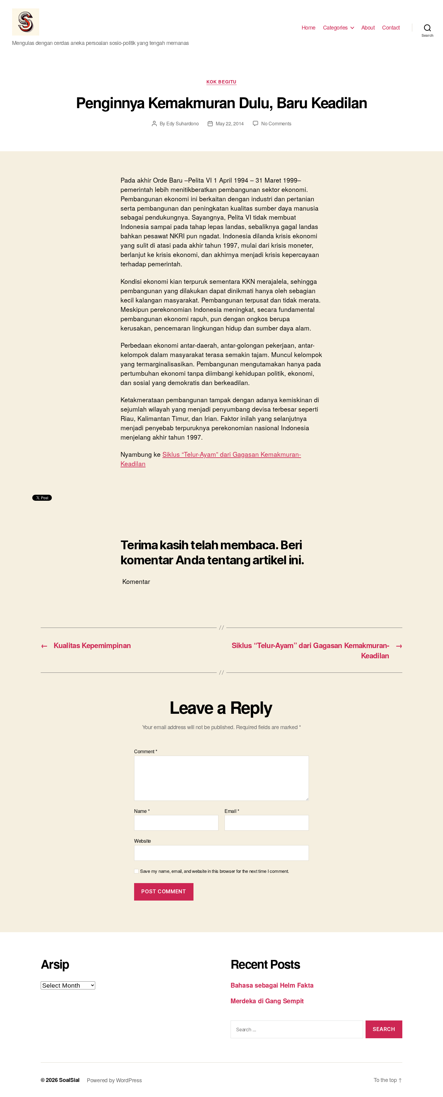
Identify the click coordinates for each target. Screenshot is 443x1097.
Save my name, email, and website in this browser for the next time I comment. (214, 871)
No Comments (276, 123)
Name (141, 811)
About (368, 27)
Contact (391, 27)
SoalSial (69, 1080)
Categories (335, 27)
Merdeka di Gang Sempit (267, 1000)
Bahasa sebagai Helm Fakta (272, 984)
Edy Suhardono (182, 123)
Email (232, 811)
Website (142, 840)
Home (309, 27)
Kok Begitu (221, 82)
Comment (145, 751)
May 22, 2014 (230, 123)
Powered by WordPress (114, 1080)
